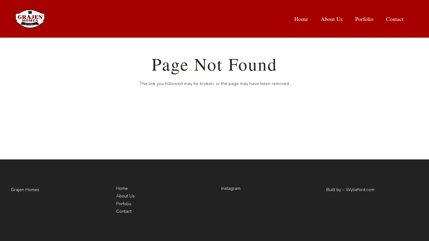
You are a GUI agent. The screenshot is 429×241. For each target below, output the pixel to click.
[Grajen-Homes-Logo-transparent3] (30, 19)
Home (122, 188)
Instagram (231, 188)
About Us (125, 196)
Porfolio (123, 204)
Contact (124, 211)
